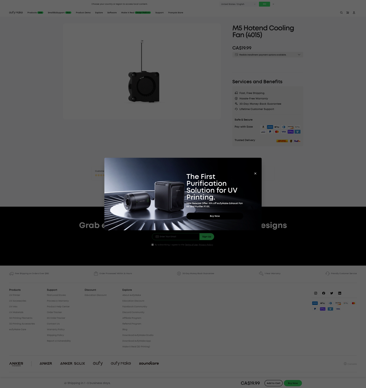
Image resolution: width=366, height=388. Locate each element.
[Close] (255, 173)
